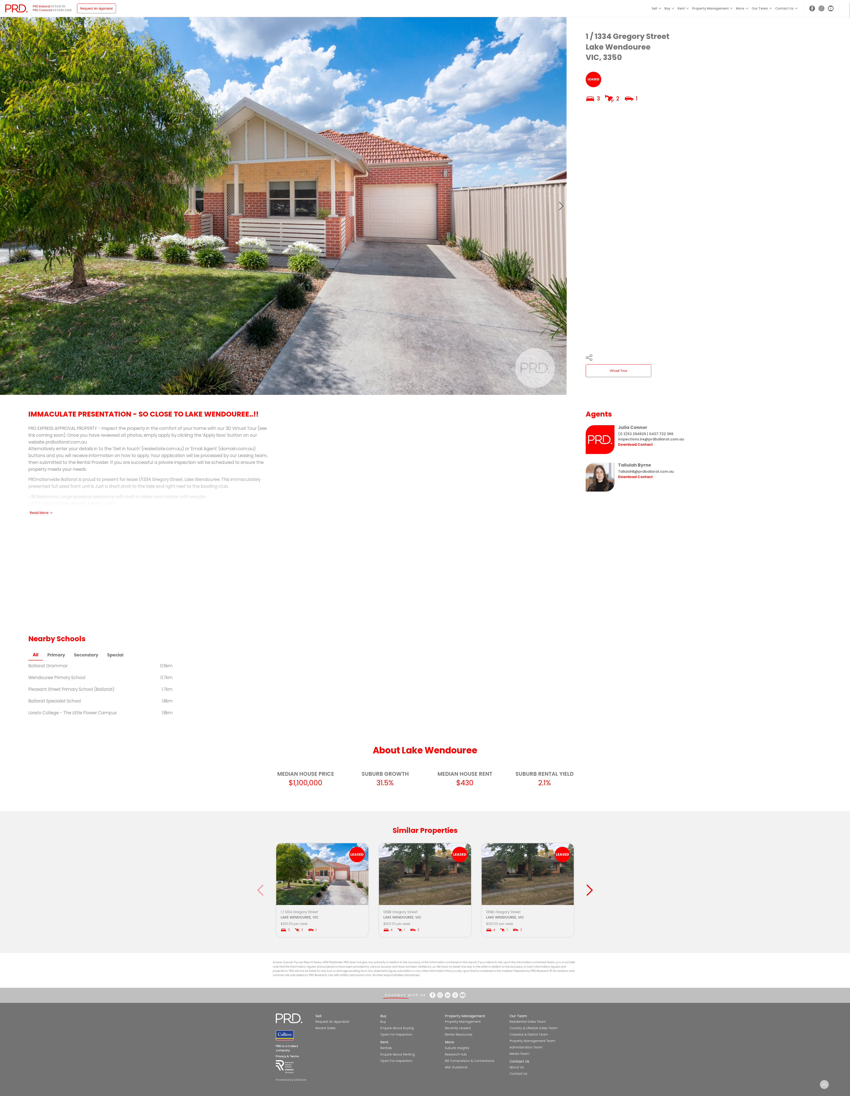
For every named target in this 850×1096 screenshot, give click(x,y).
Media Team (519, 1054)
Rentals (386, 1048)
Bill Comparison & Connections (469, 1061)
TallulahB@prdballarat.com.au (646, 471)
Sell (318, 1016)
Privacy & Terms (287, 1056)
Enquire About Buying (397, 1028)
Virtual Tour (618, 371)
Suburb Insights (457, 1048)
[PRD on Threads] (455, 995)
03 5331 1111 (58, 6)
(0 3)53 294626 (632, 434)
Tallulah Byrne (634, 465)
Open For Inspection (396, 1034)
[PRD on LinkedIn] (447, 995)
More (449, 1042)
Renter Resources (458, 1034)
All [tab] (36, 655)
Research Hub (456, 1054)
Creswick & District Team (529, 1034)
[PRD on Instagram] (821, 8)
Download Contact (635, 444)
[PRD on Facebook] (812, 8)
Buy (383, 1016)
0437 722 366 (661, 434)
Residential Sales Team (528, 1021)
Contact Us (519, 1061)
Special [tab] (115, 655)
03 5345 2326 (62, 10)
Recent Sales (325, 1028)
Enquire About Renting (397, 1054)
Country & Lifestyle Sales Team (534, 1028)
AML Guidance (456, 1067)
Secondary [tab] (86, 655)
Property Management (465, 1016)
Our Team (518, 1016)
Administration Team (526, 1047)
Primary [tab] (56, 655)
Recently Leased (458, 1028)
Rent (384, 1042)
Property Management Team (532, 1041)
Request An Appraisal (96, 8)
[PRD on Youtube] (831, 8)
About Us (517, 1067)
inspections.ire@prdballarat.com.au (651, 439)
